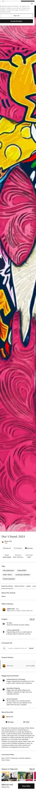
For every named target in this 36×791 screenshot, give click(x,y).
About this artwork (7, 586)
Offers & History (19, 586)
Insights (28, 586)
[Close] (32, 4)
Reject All (16, 15)
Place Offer (26, 786)
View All (31, 769)
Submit (31, 648)
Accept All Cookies (16, 21)
